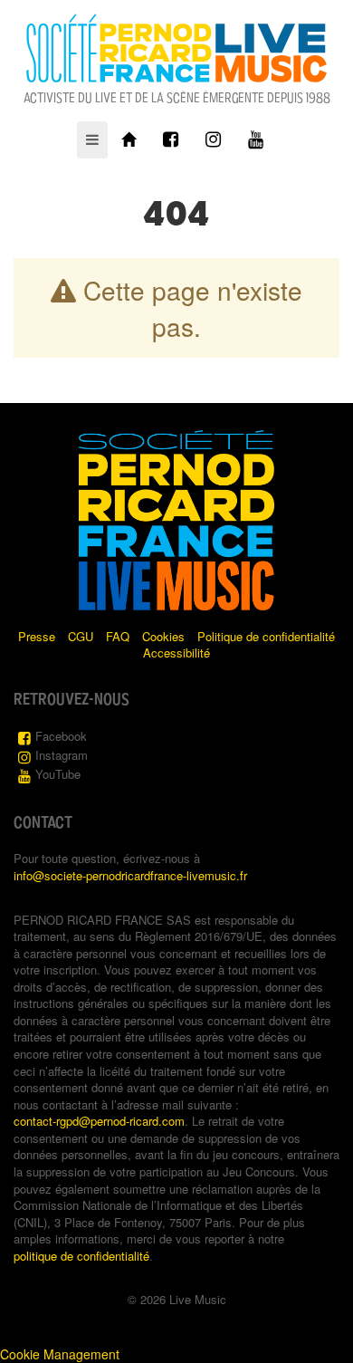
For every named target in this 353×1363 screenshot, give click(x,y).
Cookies (163, 636)
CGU (80, 636)
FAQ (117, 636)
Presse (36, 636)
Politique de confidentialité (266, 636)
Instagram (61, 754)
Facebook (61, 735)
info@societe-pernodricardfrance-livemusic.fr (130, 875)
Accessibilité (176, 652)
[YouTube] (255, 139)
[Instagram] (213, 139)
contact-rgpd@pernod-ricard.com (99, 1120)
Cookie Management (59, 1354)
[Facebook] (170, 139)
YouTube (58, 773)
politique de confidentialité (81, 1255)
